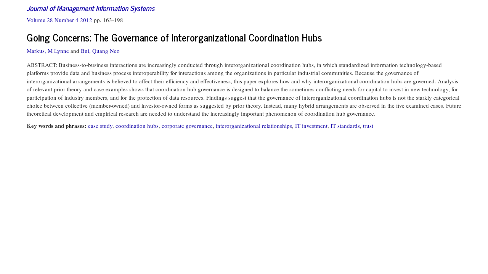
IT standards (345, 125)
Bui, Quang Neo (100, 50)
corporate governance (187, 125)
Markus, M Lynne (48, 50)
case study (100, 125)
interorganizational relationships (254, 125)
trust (368, 125)
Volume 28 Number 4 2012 (60, 20)
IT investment (311, 125)
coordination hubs (137, 125)
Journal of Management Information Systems (90, 8)
